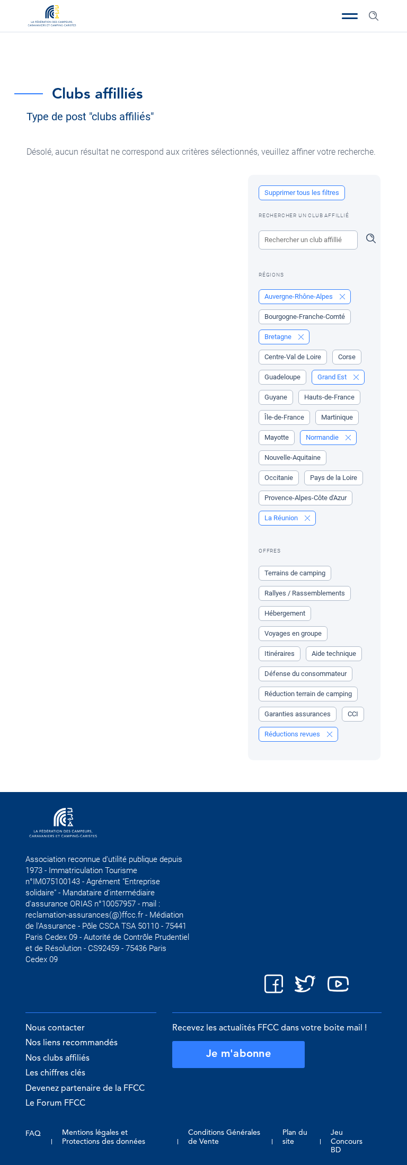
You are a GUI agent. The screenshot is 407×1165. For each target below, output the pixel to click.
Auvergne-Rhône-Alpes (299, 296)
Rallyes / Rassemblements (304, 593)
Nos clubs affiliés (57, 1058)
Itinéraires (279, 653)
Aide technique (334, 653)
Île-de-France (284, 417)
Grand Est (332, 377)
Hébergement (284, 613)
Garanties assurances (297, 714)
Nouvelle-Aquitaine (292, 457)
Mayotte (276, 437)
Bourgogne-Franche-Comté (304, 317)
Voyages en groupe (293, 633)
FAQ (33, 1133)
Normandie (323, 437)
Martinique (337, 417)
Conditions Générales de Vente (224, 1137)
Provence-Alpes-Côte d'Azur (305, 498)
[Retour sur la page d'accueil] (51, 17)
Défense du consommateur (305, 674)
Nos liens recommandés (71, 1043)
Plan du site (294, 1137)
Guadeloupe (282, 377)
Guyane (275, 397)
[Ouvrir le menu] (350, 16)
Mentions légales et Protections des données (103, 1137)
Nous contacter (55, 1028)
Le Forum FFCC (55, 1103)
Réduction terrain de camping (308, 694)
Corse (347, 357)
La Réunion (281, 518)
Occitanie (278, 478)
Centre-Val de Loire (292, 357)
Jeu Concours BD (346, 1141)
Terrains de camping (294, 573)
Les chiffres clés (55, 1073)
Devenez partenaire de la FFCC (85, 1088)
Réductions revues (293, 734)
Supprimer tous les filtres (301, 193)
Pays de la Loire (333, 478)
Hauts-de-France (329, 397)
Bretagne (278, 337)
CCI (353, 714)
